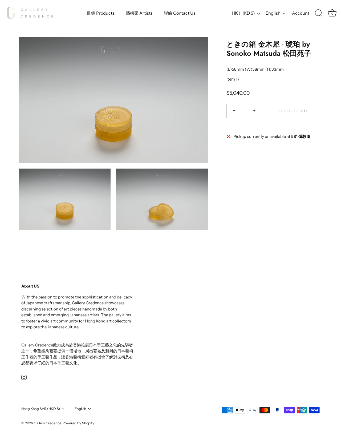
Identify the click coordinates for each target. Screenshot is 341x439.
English (273, 13)
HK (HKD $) (243, 13)
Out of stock (293, 111)
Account (300, 13)
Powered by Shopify (78, 423)
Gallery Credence (47, 423)
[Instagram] (24, 377)
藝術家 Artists (139, 13)
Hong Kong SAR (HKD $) (40, 409)
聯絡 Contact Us (180, 13)
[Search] (318, 13)
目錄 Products (101, 13)
